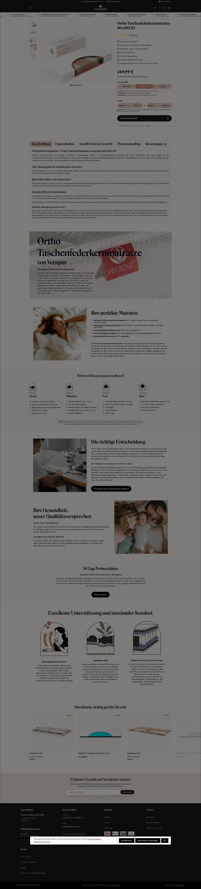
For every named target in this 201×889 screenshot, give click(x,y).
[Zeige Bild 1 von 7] (71, 85)
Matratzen (107, 817)
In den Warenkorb (128, 118)
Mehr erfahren (100, 594)
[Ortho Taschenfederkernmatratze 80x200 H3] (76, 52)
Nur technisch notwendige (148, 840)
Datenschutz (38, 842)
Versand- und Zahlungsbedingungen (33, 873)
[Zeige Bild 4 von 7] (76, 85)
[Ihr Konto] (164, 8)
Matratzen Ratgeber (153, 823)
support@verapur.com (71, 827)
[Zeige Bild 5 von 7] (78, 85)
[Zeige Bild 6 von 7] (79, 85)
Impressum (46, 842)
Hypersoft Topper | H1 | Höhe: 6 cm (94, 753)
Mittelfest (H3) (144, 86)
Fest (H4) (162, 86)
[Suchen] (155, 8)
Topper (106, 823)
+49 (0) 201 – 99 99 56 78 (72, 818)
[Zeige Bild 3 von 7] (74, 85)
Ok (165, 840)
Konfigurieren (127, 840)
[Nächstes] (33, 58)
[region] (71, 56)
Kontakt (23, 867)
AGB (115, 796)
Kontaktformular (79, 834)
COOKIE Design (179, 885)
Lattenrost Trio (36, 753)
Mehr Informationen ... (95, 839)
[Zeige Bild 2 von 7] (73, 85)
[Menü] (31, 8)
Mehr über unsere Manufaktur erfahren (111, 488)
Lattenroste (108, 828)
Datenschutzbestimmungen (84, 796)
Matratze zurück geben (154, 828)
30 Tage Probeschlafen (29, 862)
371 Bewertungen (133, 35)
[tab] (41, 144)
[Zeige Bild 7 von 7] (81, 85)
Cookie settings (26, 857)
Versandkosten (114, 885)
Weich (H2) (126, 86)
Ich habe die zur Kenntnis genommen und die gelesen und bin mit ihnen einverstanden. (100, 797)
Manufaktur (150, 817)
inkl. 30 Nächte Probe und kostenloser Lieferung (132, 76)
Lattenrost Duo (133, 753)
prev (23, 733)
